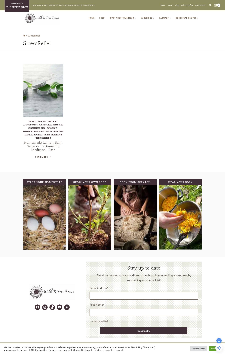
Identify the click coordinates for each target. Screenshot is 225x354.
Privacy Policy (187, 5)
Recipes (46, 138)
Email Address (99, 288)
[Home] (24, 35)
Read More (43, 157)
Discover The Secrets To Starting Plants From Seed (63, 5)
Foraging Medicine (33, 131)
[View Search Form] (210, 5)
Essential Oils (37, 128)
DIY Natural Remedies (51, 124)
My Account (200, 5)
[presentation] (43, 90)
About (170, 5)
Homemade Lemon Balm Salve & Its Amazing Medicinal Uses (43, 146)
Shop (177, 5)
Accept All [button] (215, 349)
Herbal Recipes (33, 134)
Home (163, 5)
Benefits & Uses (37, 121)
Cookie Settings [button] (198, 349)
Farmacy (52, 128)
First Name (97, 304)
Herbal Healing (54, 131)
